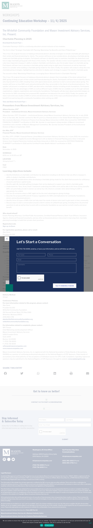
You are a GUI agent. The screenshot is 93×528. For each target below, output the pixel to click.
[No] (90, 523)
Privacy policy (49, 525)
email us (33, 249)
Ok (42, 525)
